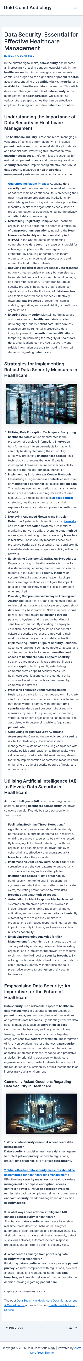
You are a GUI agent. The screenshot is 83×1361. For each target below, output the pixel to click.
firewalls (70, 521)
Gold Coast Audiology (28, 7)
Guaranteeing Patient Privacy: (28, 183)
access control (62, 498)
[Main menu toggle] (75, 8)
